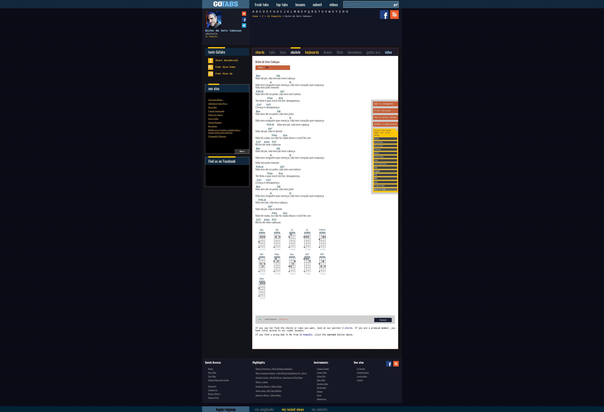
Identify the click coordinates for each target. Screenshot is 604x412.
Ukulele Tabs (322, 384)
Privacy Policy (214, 394)
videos (334, 4)
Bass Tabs (321, 380)
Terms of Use (213, 397)
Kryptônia (212, 126)
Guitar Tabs (322, 372)
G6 (278, 76)
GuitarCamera (363, 372)
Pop (375, 168)
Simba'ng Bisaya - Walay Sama (269, 386)
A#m (266, 142)
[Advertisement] (326, 31)
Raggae (377, 171)
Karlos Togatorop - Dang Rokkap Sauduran (274, 369)
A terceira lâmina (215, 100)
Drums (319, 391)
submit (317, 4)
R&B (375, 178)
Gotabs (360, 380)
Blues (376, 139)
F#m (270, 98)
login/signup (226, 409)
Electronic (379, 157)
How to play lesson (385, 117)
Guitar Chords (323, 369)
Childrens (378, 142)
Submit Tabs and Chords (218, 380)
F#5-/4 (259, 91)
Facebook (384, 14)
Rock (376, 182)
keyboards (312, 52)
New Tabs (212, 372)
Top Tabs (212, 376)
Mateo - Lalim (262, 382)
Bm (258, 76)
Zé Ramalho (211, 36)
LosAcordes (362, 376)
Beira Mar (212, 107)
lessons (300, 4)
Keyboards (321, 387)
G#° (282, 91)
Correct (383, 320)
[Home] (225, 4)
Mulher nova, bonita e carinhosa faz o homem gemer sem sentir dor (224, 131)
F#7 (268, 105)
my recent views (293, 409)
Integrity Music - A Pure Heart (268, 395)
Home (255, 16)
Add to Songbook (383, 104)
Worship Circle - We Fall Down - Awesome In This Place (279, 377)
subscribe (237, 14)
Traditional (379, 186)
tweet (237, 25)
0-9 (345, 12)
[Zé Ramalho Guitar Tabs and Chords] (211, 18)
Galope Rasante (215, 122)
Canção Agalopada (216, 111)
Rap (375, 175)
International (380, 164)
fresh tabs (262, 4)
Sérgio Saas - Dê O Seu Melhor (269, 391)
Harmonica (321, 399)
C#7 (259, 105)
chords (259, 52)
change (262, 249)
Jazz (376, 160)
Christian (378, 146)
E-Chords (361, 369)
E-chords (347, 328)
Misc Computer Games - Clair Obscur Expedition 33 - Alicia (281, 373)
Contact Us (213, 390)
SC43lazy (283, 319)
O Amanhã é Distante (217, 136)
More (242, 151)
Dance (376, 153)
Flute (319, 395)
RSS (394, 14)
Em (281, 98)
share (237, 19)
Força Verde (213, 119)
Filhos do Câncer (215, 115)
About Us (212, 386)
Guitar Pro (321, 376)
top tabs (282, 4)
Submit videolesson (385, 124)
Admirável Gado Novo (217, 103)
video (388, 52)
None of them (380, 189)
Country (377, 149)
